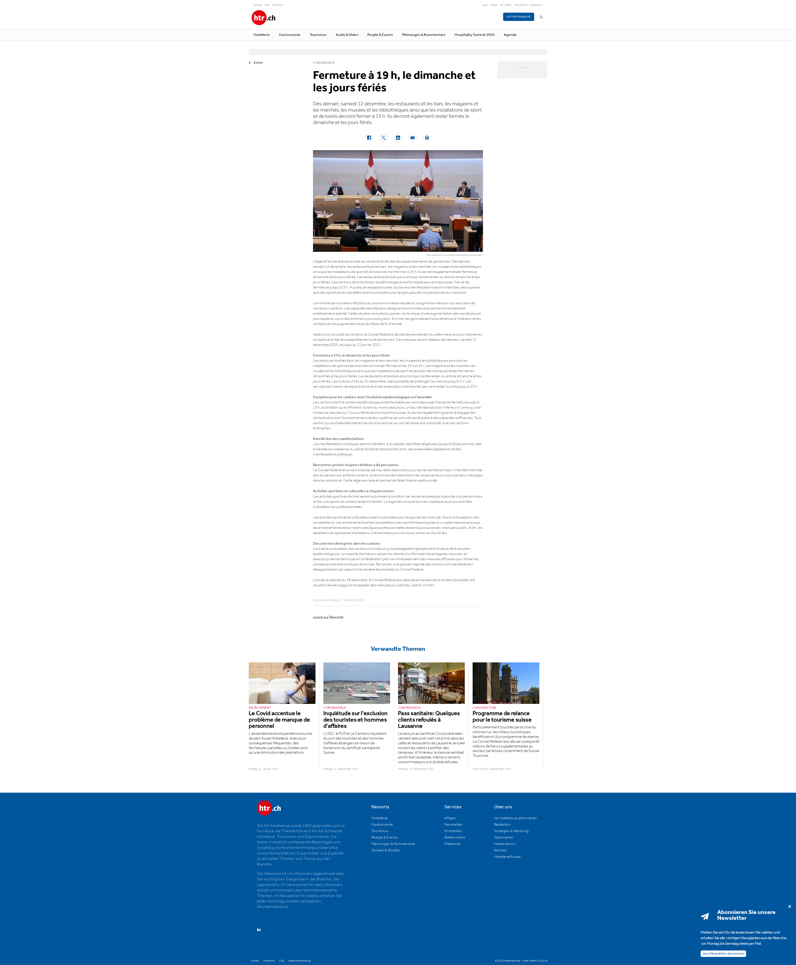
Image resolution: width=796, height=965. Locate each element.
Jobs (266, 5)
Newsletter (505, 5)
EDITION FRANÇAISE (519, 17)
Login (485, 5)
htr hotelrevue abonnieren (515, 818)
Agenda (510, 35)
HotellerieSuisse (507, 857)
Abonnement (520, 5)
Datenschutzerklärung (299, 961)
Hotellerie (262, 35)
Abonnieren (503, 837)
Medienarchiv (536, 5)
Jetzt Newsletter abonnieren (723, 953)
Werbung (257, 5)
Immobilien (277, 5)
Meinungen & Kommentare (423, 35)
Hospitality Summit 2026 (475, 35)
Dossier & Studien (385, 850)
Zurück (258, 62)
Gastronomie (290, 35)
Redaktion (502, 824)
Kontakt (500, 850)
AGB (281, 961)
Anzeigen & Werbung (511, 831)
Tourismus (318, 35)
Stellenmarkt (454, 837)
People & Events (380, 35)
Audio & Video (347, 35)
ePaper (494, 5)
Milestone (452, 844)
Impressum (269, 961)
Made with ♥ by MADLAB (534, 961)
